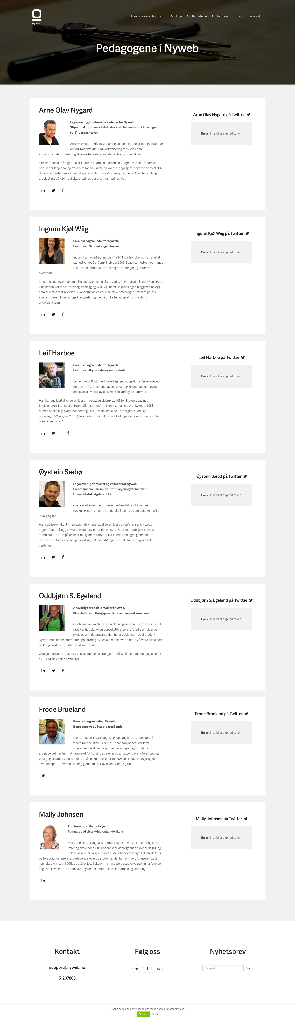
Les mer (154, 1014)
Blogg (240, 16)
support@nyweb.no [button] (67, 967)
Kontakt (254, 16)
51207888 (67, 978)
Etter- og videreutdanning (146, 16)
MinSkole (175, 16)
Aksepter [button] (143, 1014)
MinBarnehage (197, 16)
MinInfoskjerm (221, 16)
